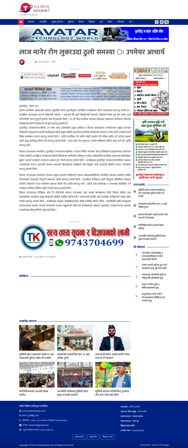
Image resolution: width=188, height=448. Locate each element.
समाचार (31, 22)
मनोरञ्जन (120, 22)
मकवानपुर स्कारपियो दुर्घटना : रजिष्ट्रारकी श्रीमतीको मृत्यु (154, 276)
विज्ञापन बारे (108, 437)
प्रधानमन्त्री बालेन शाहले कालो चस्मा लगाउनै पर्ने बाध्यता (112, 356)
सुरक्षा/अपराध (57, 22)
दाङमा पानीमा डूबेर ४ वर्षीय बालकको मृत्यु (151, 286)
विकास (92, 22)
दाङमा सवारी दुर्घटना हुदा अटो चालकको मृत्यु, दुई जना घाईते (154, 266)
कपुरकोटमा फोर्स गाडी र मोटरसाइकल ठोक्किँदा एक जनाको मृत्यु (153, 297)
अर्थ (101, 22)
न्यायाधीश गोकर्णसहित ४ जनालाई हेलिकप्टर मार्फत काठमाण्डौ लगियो (152, 256)
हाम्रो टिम (93, 437)
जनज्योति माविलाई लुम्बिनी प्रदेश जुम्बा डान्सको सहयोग (72, 393)
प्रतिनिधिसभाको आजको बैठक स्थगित (33, 393)
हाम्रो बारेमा (79, 437)
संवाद (109, 22)
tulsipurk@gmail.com (38, 425)
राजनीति (43, 22)
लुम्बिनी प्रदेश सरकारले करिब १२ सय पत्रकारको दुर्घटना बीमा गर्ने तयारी (36, 356)
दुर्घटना (71, 22)
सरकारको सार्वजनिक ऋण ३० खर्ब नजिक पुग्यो (73, 356)
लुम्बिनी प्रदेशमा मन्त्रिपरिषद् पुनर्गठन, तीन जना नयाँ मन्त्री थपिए (112, 393)
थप (130, 22)
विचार (81, 22)
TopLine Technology (160, 445)
